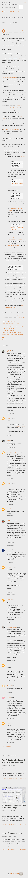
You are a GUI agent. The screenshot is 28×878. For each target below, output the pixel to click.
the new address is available (10, 77)
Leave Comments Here (12, 833)
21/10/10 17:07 (11, 595)
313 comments (11, 849)
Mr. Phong (9, 567)
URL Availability (18, 334)
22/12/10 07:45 (11, 680)
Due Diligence (6, 326)
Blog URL (16, 324)
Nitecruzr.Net (18, 326)
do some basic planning (12, 315)
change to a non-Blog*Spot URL (11, 129)
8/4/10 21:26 (10, 562)
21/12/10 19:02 (11, 660)
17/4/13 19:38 (10, 742)
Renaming (11, 328)
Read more (23, 779)
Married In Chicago (12, 627)
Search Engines (6, 332)
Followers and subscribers (14, 245)
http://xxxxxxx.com (17, 183)
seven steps (22, 317)
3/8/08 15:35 (10, 516)
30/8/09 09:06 (10, 545)
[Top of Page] (21, 874)
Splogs (4, 334)
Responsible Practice (8, 330)
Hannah (9, 697)
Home (3, 11)
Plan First (5, 328)
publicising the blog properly (15, 58)
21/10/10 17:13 (11, 622)
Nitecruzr (9, 418)
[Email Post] (3, 338)
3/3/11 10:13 (10, 692)
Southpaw (9, 685)
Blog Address (11, 321)
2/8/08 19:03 (10, 478)
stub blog (21, 303)
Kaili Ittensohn (10, 520)
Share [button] (4, 339)
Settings (15, 332)
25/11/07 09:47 (11, 413)
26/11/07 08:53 (11, 447)
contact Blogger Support (18, 426)
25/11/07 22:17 (11, 435)
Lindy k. (9, 550)
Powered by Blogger (14, 873)
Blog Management (7, 324)
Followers (11, 11)
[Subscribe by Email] (21, 7)
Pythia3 (9, 351)
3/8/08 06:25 (10, 504)
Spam (19, 332)
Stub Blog (10, 334)
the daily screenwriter (12, 452)
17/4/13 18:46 (10, 718)
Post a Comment (6, 746)
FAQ (12, 326)
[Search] (21, 3)
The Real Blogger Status (10, 4)
